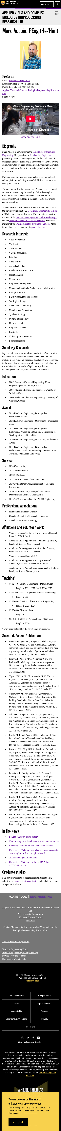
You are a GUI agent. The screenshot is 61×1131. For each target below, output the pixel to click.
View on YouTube (30, 136)
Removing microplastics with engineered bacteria (31, 845)
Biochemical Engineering (41, 154)
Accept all (18, 1122)
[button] (46, 4)
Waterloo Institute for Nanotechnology (33, 223)
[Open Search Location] (57, 4)
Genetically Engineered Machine (42, 210)
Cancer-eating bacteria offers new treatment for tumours (34, 841)
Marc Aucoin (17, 926)
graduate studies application (25, 880)
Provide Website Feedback (14, 955)
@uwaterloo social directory (30, 1042)
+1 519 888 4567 (32, 981)
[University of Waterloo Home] (10, 4)
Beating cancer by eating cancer (23, 836)
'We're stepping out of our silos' (23, 857)
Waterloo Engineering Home (15, 949)
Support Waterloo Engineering (16, 941)
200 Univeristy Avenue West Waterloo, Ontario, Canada (30, 917)
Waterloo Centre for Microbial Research (27, 220)
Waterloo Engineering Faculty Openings (20, 952)
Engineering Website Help (14, 958)
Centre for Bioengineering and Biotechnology (36, 217)
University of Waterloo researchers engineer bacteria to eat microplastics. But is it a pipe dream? (33, 851)
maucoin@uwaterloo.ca (19, 80)
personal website (38, 226)
